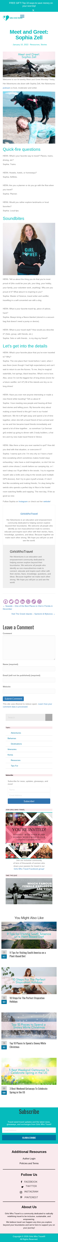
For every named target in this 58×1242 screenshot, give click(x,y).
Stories (44, 44)
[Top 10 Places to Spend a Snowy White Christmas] (29, 1032)
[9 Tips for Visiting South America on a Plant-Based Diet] (29, 941)
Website (7, 686)
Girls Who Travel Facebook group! (29, 869)
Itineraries (12, 749)
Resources (35, 44)
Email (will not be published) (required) (21, 675)
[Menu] (22, 16)
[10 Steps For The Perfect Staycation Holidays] (29, 987)
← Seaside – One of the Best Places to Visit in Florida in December (28, 607)
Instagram (23, 501)
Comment (7, 633)
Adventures (16, 733)
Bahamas (12, 738)
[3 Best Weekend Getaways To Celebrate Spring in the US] (29, 1077)
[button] (29, 4)
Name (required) (10, 664)
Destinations (16, 744)
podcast (6, 88)
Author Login (29, 1158)
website (46, 501)
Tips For (14, 766)
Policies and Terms (29, 1163)
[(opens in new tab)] (29, 891)
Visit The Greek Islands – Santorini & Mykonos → (33, 614)
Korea (10, 755)
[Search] (48, 717)
